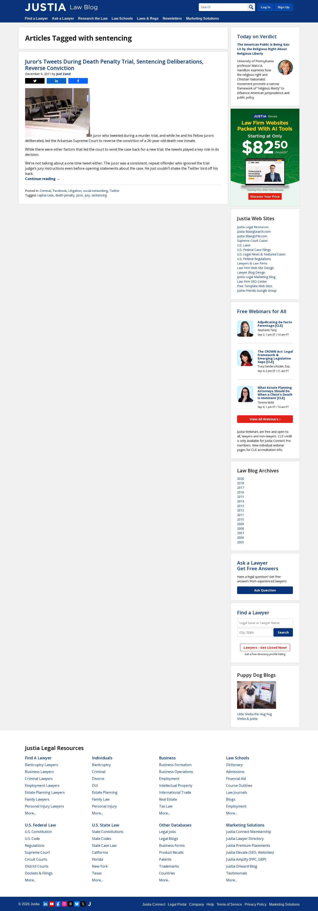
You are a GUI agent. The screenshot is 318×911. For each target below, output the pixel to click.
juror (79, 195)
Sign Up (283, 7)
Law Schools (122, 18)
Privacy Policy (256, 904)
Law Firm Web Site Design (255, 268)
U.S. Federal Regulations (254, 259)
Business (167, 757)
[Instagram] (64, 903)
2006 (240, 537)
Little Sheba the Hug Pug (254, 714)
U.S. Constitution (38, 831)
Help (210, 904)
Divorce (98, 778)
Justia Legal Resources (253, 227)
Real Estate (168, 799)
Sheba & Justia (247, 719)
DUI (95, 785)
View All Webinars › (265, 419)
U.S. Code (32, 838)
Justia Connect (153, 904)
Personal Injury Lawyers (44, 806)
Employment (169, 778)
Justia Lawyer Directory (245, 838)
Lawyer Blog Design (251, 272)
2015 (240, 497)
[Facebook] (58, 903)
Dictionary (234, 764)
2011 (240, 515)
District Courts (36, 866)
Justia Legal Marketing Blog (256, 277)
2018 (240, 483)
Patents (165, 859)
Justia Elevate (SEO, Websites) (250, 852)
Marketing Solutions (202, 18)
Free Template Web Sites (254, 286)
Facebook (60, 191)
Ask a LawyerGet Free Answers (257, 565)
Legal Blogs (168, 838)
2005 (240, 542)
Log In (265, 7)
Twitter (114, 191)
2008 (240, 528)
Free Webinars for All (261, 311)
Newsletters (172, 18)
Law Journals (236, 792)
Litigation (74, 191)
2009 (240, 524)
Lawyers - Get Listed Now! (265, 647)
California (100, 852)
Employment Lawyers (42, 785)
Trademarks (169, 866)
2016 (240, 492)
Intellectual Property (175, 785)
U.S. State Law (105, 825)
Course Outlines (239, 785)
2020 (240, 478)
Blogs (230, 799)
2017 (240, 488)
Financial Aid (236, 778)
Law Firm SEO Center (252, 281)
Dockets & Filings (39, 873)
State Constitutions (107, 831)
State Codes (101, 838)
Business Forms (172, 845)
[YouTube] (51, 903)
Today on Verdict (257, 36)
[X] (83, 903)
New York (100, 866)
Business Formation (175, 764)
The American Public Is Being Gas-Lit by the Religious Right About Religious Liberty (263, 49)
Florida (97, 859)
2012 (240, 510)
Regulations (34, 845)
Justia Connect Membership (248, 831)
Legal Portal (177, 904)
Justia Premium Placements (248, 845)
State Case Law (104, 845)
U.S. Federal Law (40, 825)
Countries (167, 873)
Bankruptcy (101, 764)
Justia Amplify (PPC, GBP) (246, 859)
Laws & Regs (148, 18)
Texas (97, 873)
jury (87, 195)
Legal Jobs (167, 831)
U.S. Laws (244, 245)
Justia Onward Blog (241, 866)
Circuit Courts (36, 859)
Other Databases (175, 825)
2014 (240, 501)
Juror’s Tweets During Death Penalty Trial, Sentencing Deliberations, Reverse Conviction (114, 65)
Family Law (100, 799)
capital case (45, 195)
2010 (240, 519)
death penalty (64, 195)
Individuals (102, 757)
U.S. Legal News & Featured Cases (261, 254)
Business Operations (176, 771)
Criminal (45, 191)
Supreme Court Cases (252, 241)
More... (30, 813)
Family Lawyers (37, 799)
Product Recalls (171, 852)
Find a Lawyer (36, 18)
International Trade (175, 792)
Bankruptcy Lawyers (41, 764)
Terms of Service (229, 904)
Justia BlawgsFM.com (252, 236)
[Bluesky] (76, 903)
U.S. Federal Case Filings (254, 250)
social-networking (95, 191)
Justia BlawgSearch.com (254, 231)
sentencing (99, 195)
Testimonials (236, 873)
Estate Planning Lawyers (45, 792)
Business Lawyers (39, 771)
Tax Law (165, 806)
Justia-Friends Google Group (256, 290)
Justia (35, 904)
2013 (240, 506)
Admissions (235, 771)
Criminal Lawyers (39, 778)
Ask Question (265, 590)
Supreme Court (37, 852)
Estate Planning (104, 792)
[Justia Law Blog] (45, 7)
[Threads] (70, 903)
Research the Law (93, 18)
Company (196, 904)
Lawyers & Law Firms (252, 263)
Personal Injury (104, 806)
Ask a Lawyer (63, 18)
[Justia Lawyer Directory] (89, 903)
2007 (240, 533)
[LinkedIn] (45, 903)
